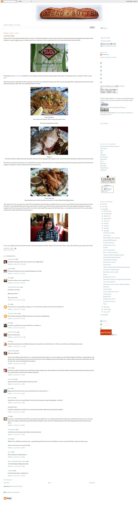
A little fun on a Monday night (111, 269)
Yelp (101, 153)
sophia (9, 439)
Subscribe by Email (106, 41)
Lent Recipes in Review (109, 301)
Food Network (104, 157)
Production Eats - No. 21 (109, 245)
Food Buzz (103, 155)
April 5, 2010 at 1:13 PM (16, 384)
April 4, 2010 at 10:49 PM (17, 264)
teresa (9, 278)
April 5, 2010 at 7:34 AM (16, 309)
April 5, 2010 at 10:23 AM (17, 337)
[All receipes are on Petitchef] (106, 334)
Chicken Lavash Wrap (109, 233)
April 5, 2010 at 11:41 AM (17, 346)
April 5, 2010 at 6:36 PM (16, 425)
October (106, 216)
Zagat (101, 151)
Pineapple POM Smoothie (110, 240)
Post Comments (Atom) (16, 486)
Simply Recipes (104, 168)
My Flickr (109, 189)
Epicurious (103, 163)
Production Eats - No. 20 (109, 262)
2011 (103, 206)
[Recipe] (114, 334)
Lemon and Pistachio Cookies (111, 291)
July (105, 223)
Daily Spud (11, 397)
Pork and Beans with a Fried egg (111, 238)
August (106, 221)
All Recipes (103, 170)
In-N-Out (105, 247)
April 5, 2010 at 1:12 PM (16, 375)
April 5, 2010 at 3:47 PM (16, 403)
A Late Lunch (106, 235)
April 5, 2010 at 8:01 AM (16, 318)
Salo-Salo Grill (18, 76)
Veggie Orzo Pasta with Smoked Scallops (113, 255)
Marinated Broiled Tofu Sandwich (112, 257)
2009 (103, 315)
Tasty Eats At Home (13, 313)
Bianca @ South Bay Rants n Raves (17, 461)
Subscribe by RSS (105, 38)
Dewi (9, 304)
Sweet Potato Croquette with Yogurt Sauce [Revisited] (117, 279)
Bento (104, 304)
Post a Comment (8, 480)
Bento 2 (105, 274)
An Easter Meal (9, 36)
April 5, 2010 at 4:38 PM (16, 412)
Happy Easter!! (107, 296)
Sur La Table (103, 148)
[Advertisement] (69, 518)
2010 (103, 209)
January (106, 312)
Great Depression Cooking (110, 260)
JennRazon (105, 54)
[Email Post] (15, 248)
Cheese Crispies (107, 289)
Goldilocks (106, 287)
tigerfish (10, 268)
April (105, 231)
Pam (9, 323)
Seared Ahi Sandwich (108, 242)
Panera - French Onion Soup (110, 252)
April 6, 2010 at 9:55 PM (16, 466)
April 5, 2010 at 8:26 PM (16, 448)
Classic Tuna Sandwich (109, 282)
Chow (101, 161)
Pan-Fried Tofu (107, 264)
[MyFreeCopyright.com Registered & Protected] (113, 107)
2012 (103, 204)
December (106, 211)
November (106, 213)
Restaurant (11, 250)
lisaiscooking (11, 379)
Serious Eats (103, 159)
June (105, 226)
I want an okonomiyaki (109, 250)
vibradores (10, 470)
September (106, 218)
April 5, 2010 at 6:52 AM (16, 300)
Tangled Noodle (12, 350)
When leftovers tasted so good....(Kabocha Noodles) (116, 284)
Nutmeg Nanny (12, 429)
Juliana (10, 452)
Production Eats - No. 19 (109, 277)
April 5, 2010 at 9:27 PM (16, 457)
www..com (107, 185)
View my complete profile (108, 57)
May (105, 228)
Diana (9, 388)
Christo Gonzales (12, 332)
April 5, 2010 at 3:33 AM (16, 273)
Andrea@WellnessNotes (14, 287)
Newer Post (6, 483)
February (106, 309)
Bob (9, 341)
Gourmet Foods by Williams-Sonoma (109, 146)
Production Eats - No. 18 (109, 299)
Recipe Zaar (103, 165)
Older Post (92, 483)
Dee (9, 416)
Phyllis (9, 368)
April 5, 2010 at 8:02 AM (16, 328)
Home (49, 483)
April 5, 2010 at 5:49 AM (16, 283)
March (105, 307)
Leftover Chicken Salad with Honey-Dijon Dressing (116, 267)
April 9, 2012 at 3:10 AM (16, 475)
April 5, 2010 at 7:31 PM (16, 434)
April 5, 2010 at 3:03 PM (16, 393)
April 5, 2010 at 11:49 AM (17, 363)
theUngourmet (11, 259)
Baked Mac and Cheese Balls (110, 272)
